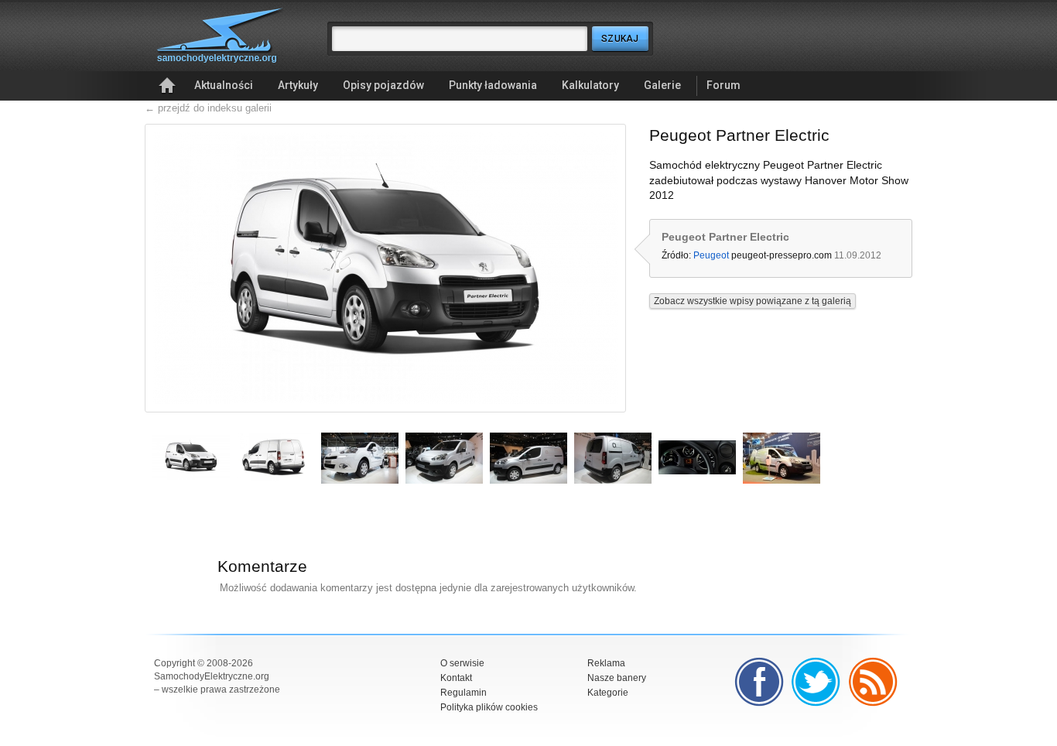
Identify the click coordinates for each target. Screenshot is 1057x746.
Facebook (759, 682)
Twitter (816, 682)
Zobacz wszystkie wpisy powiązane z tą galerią (752, 301)
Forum (723, 85)
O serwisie (462, 663)
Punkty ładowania (493, 85)
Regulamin (463, 692)
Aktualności (223, 85)
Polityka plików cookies (489, 707)
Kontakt (456, 677)
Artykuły (298, 85)
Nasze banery (616, 677)
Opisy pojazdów (383, 85)
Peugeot (711, 255)
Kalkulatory (590, 85)
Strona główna (167, 86)
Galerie (662, 85)
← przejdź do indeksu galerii (208, 108)
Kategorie (607, 692)
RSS (873, 682)
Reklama (606, 663)
